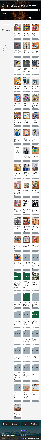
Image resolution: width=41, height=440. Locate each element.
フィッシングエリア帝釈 (4, 47)
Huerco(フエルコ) (15, 244)
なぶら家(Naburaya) (4, 45)
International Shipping (26, 424)
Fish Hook (15, 32)
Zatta (2, 44)
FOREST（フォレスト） (25, 32)
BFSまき (2, 32)
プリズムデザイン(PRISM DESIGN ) (5, 48)
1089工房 (3, 29)
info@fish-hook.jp (15, 424)
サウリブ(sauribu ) (4, 46)
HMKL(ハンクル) (33, 50)
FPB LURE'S (15, 392)
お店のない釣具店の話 (4, 433)
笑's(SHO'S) (3, 50)
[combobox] (6, 24)
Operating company (35, 424)
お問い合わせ (3, 432)
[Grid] (30, 18)
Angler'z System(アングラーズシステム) (17, 50)
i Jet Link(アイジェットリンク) (17, 120)
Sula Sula (23, 338)
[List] (32, 18)
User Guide (6, 424)
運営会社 (3, 434)
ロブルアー (3, 49)
